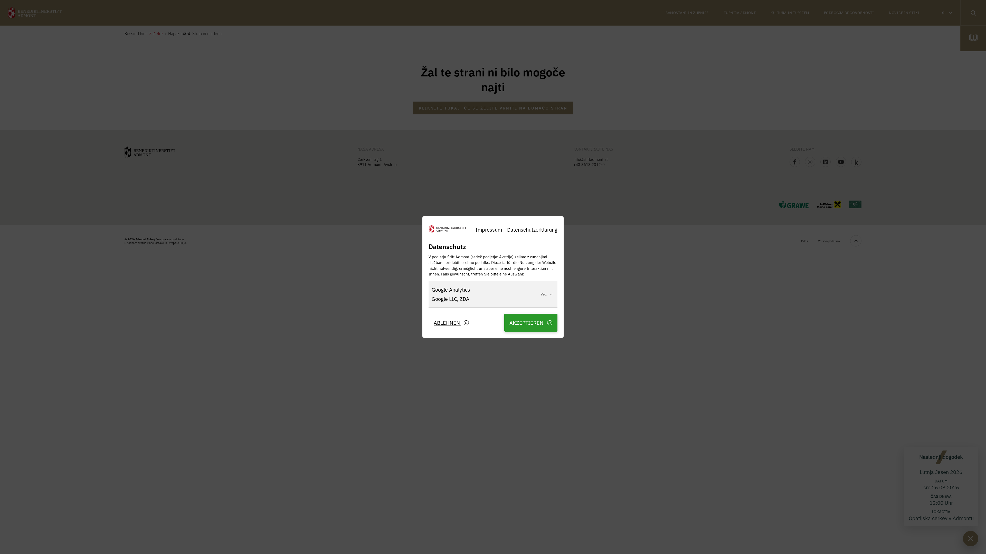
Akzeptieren (527, 322)
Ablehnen (447, 322)
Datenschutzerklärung (532, 229)
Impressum (489, 229)
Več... (544, 294)
